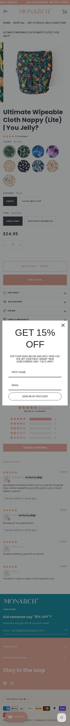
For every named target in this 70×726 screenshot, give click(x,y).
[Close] (63, 325)
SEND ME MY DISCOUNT (35, 396)
